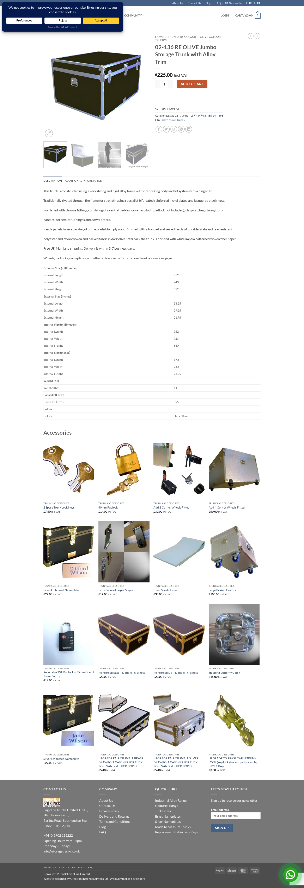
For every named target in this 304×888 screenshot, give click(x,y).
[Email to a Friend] (173, 129)
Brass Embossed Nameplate (61, 590)
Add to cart (192, 84)
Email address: (220, 809)
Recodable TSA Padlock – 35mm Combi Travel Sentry (68, 674)
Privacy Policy (109, 811)
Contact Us (194, 3)
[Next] (141, 85)
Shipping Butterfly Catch (224, 672)
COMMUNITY (133, 15)
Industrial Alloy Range (171, 800)
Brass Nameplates (168, 816)
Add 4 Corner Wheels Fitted (227, 507)
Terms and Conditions (114, 821)
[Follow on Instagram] (250, 3)
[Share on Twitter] (166, 129)
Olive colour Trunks (173, 120)
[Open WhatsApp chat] (290, 874)
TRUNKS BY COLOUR (182, 36)
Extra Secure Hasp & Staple (115, 590)
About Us (177, 3)
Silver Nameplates (168, 821)
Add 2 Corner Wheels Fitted (171, 507)
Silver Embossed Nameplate (61, 758)
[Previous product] (257, 36)
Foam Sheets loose (165, 590)
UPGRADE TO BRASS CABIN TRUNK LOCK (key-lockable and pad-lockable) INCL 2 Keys (233, 762)
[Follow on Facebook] (246, 3)
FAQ (218, 3)
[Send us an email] (258, 3)
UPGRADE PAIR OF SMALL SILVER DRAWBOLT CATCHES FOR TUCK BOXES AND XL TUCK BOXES (175, 762)
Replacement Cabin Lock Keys (176, 832)
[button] (233, 3)
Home (159, 36)
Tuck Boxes (163, 811)
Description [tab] (52, 180)
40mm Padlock (108, 507)
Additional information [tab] (83, 180)
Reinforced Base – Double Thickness (121, 672)
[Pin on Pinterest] (181, 129)
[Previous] (50, 85)
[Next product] (251, 36)
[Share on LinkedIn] (188, 129)
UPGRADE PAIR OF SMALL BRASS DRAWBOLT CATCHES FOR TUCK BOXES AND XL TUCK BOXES (120, 762)
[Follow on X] (254, 3)
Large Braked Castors (222, 590)
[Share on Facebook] (159, 129)
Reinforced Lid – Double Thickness (175, 672)
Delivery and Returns (114, 816)
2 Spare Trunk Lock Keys (58, 507)
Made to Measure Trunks (173, 827)
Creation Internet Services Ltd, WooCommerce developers (107, 878)
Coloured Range (166, 805)
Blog (208, 3)
